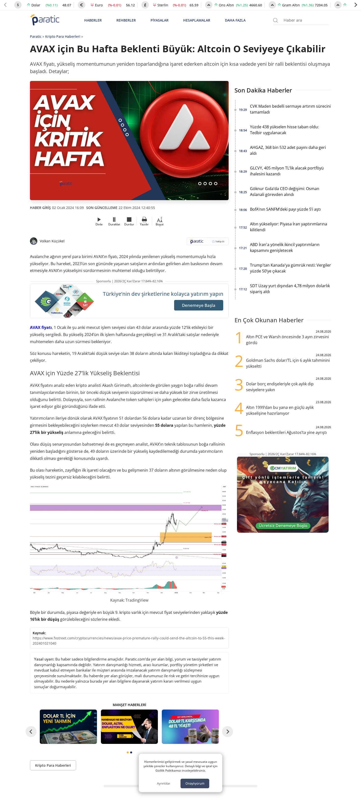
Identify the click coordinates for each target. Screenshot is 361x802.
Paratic (36, 36)
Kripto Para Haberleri (62, 36)
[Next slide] (356, 5)
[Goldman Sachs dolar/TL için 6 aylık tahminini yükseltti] (68, 727)
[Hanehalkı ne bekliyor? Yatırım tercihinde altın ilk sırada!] (129, 727)
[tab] (128, 752)
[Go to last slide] (31, 731)
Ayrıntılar (163, 783)
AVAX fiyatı (41, 327)
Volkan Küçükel (52, 241)
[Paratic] (44, 20)
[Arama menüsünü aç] (275, 20)
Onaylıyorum (194, 783)
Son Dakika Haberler (263, 90)
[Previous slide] (5, 5)
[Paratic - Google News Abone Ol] (208, 242)
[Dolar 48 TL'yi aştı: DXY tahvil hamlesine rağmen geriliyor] (190, 727)
